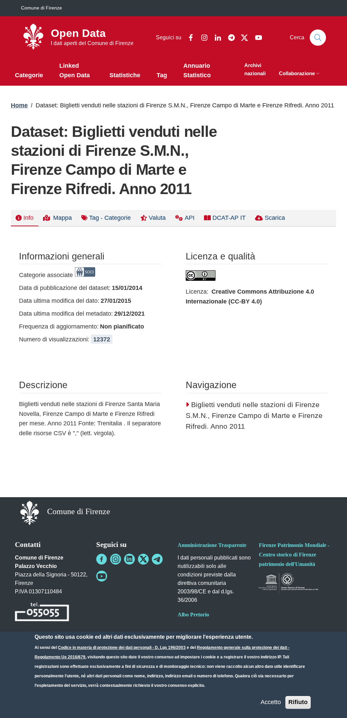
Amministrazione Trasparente (212, 545)
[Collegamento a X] (143, 559)
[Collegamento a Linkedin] (129, 559)
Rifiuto (298, 702)
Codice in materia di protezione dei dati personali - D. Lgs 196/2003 (122, 647)
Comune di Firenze (41, 7)
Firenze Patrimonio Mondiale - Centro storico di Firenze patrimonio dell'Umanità (294, 554)
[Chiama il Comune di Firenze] (42, 613)
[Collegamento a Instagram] (115, 559)
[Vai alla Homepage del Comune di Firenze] (29, 512)
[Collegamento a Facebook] (101, 559)
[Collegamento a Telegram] (157, 559)
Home (19, 105)
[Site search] (318, 37)
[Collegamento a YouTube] (101, 576)
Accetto (271, 702)
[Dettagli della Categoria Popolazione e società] (85, 275)
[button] (300, 74)
